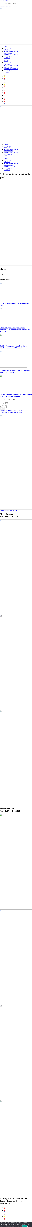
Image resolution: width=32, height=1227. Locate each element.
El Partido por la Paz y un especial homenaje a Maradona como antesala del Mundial (15, 330)
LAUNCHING (8, 56)
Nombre (2, 403)
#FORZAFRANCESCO (11, 51)
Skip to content (4, 1)
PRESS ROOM (8, 53)
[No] (27, 1226)
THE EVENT (8, 48)
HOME (6, 47)
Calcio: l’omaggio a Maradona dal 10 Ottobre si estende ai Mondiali (13, 347)
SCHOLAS (7, 50)
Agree (24, 1226)
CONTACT (7, 58)
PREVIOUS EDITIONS (11, 54)
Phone (2, 405)
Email (2, 407)
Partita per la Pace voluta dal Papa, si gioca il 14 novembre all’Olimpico (16, 395)
